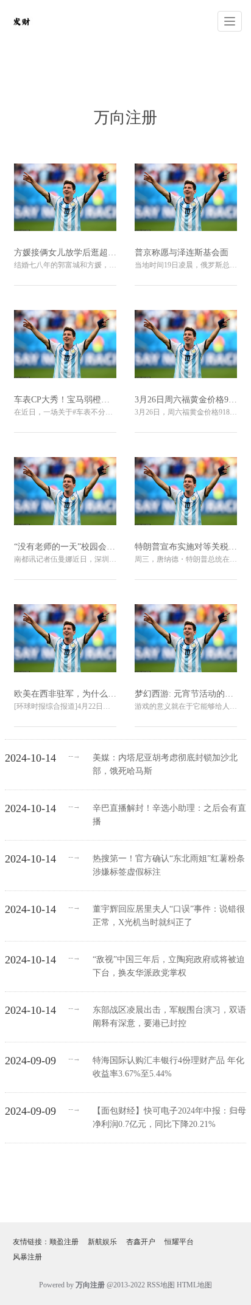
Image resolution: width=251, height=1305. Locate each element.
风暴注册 (27, 1257)
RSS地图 (161, 1285)
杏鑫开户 (140, 1242)
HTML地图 (194, 1285)
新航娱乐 (102, 1242)
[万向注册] (21, 20)
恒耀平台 (179, 1242)
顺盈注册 (64, 1242)
